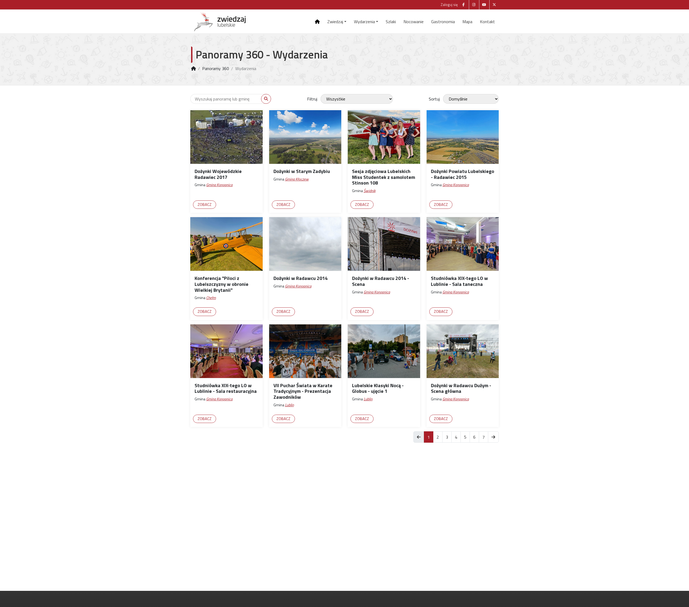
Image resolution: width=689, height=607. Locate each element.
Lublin (289, 405)
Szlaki (391, 21)
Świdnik (369, 191)
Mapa (467, 21)
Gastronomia (443, 21)
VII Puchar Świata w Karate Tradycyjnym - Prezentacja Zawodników (302, 391)
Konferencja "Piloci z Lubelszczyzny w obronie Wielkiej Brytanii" (221, 284)
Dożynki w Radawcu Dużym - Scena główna (461, 388)
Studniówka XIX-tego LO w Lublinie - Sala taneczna (459, 281)
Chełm (211, 298)
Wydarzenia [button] (364, 21)
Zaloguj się (449, 4)
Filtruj (312, 99)
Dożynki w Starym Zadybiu (301, 171)
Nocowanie (413, 21)
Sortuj (434, 99)
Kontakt (487, 21)
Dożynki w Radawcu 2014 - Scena (380, 281)
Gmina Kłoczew (297, 179)
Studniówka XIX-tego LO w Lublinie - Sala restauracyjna (226, 388)
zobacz (205, 204)
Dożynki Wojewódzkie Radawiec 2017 (218, 174)
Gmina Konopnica (219, 185)
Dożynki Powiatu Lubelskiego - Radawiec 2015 (462, 174)
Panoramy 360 (215, 68)
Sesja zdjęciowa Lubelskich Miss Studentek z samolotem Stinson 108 (383, 177)
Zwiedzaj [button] (335, 21)
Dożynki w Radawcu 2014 (300, 278)
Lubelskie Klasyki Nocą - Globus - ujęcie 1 (378, 388)
